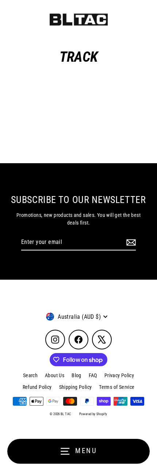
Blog (76, 375)
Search (30, 375)
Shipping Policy (75, 387)
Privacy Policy (119, 375)
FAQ (93, 375)
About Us (54, 375)
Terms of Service (116, 387)
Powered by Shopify (93, 414)
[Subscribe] (130, 242)
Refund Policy (37, 387)
